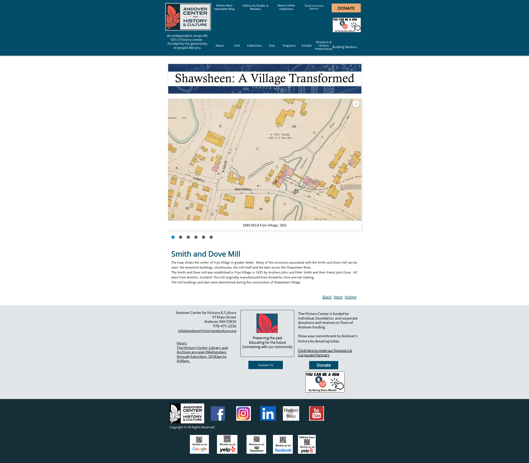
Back (327, 297)
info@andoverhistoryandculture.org (207, 330)
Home (350, 297)
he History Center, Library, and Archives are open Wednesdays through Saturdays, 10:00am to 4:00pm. (202, 354)
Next (338, 297)
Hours (182, 343)
